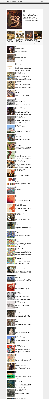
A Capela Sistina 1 (19, 90)
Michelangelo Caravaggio (37, 40)
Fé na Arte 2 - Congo (19, 116)
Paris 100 (18, 63)
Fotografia (15, 3)
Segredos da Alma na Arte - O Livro (21, 151)
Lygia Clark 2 (18, 292)
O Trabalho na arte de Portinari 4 (21, 389)
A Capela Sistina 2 (19, 72)
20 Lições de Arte (19, 160)
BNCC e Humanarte (19, 204)
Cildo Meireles (19, 283)
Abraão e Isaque (19, 81)
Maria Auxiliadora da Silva (20, 134)
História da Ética (19, 195)
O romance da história (20, 178)
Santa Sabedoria (19, 125)
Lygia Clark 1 (18, 301)
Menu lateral (12, 3)
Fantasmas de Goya (19, 98)
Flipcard (4, 3)
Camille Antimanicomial (20, 310)
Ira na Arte (27, 10)
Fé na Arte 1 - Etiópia (20, 142)
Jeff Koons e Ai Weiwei (20, 336)
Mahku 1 (18, 257)
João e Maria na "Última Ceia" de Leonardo (23, 54)
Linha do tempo (19, 3)
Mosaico (9, 3)
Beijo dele (18, 327)
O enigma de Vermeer (20, 46)
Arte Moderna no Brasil (20, 371)
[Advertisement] (24, 6)
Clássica (1, 3)
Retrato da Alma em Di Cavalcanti (21, 398)
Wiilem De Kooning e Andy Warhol (21, 354)
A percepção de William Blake (10, 40)
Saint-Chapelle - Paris (20, 107)
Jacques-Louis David (29, 39)
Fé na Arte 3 (18, 222)
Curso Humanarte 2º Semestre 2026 (22, 169)
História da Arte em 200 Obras (21, 213)
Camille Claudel (19, 266)
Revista (6, 3)
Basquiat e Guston (19, 345)
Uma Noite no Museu (20, 380)
